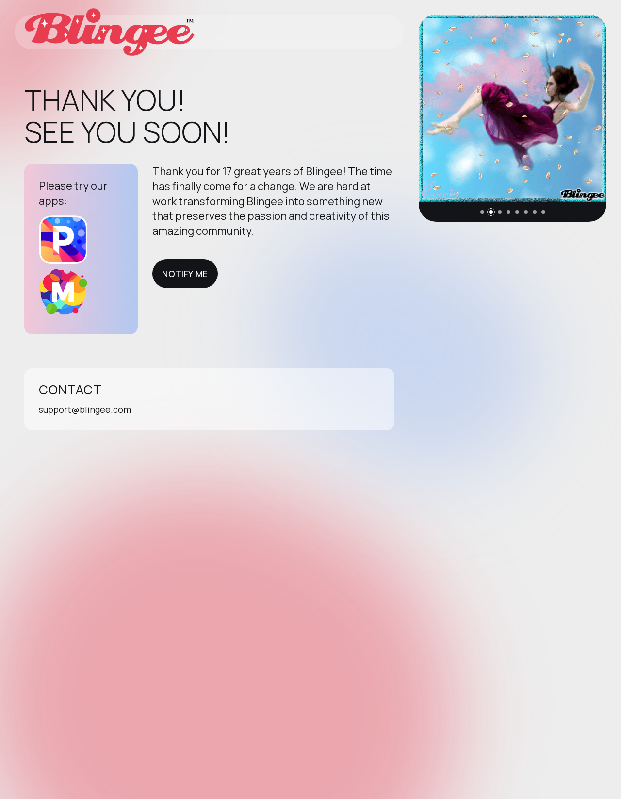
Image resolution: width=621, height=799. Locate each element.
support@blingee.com (85, 409)
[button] (482, 212)
